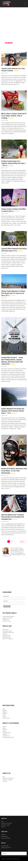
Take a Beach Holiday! (7, 631)
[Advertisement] (14, 22)
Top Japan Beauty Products (8, 737)
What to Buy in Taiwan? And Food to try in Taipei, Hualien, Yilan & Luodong (13, 116)
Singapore (5, 713)
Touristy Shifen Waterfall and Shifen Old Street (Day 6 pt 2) (14, 250)
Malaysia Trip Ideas (7, 635)
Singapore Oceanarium (7, 617)
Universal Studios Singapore (8, 616)
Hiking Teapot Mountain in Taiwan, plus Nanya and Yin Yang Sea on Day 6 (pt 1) (13, 293)
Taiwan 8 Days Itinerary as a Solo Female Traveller (13, 69)
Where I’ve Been (6, 718)
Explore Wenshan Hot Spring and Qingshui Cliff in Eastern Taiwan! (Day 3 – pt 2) (12, 411)
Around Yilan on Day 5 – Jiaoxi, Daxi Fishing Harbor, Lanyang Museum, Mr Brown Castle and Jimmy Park (12, 360)
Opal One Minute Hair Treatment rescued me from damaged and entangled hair (12, 517)
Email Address (6, 596)
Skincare (4, 726)
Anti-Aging (5, 734)
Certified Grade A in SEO (6, 847)
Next (23, 541)
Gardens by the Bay (7, 621)
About (4, 776)
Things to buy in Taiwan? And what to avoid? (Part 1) (13, 210)
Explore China (5, 629)
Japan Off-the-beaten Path (8, 632)
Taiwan (4, 715)
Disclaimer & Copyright (7, 779)
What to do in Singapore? (8, 638)
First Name (5, 601)
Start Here (3, 834)
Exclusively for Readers (5, 838)
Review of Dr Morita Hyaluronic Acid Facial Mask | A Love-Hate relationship (14, 471)
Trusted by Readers (5, 845)
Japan (4, 708)
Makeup (4, 728)
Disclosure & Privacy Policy (8, 778)
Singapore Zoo (6, 619)
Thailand (4, 716)
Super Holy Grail (6, 735)
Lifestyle (4, 731)
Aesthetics (5, 729)
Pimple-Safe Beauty (7, 732)
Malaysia (4, 710)
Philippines (5, 712)
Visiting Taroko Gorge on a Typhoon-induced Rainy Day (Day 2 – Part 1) (13, 163)
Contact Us (5, 781)
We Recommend (4, 836)
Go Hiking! (5, 634)
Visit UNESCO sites (7, 637)
